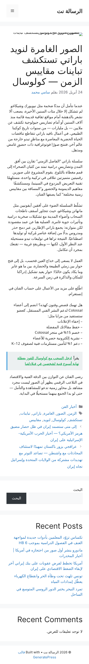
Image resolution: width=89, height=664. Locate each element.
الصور (61, 413)
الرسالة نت (70, 11)
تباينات (25, 413)
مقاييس (35, 420)
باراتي (36, 413)
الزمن (72, 413)
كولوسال (59, 420)
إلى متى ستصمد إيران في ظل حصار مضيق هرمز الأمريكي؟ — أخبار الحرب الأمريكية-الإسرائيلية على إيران (46, 433)
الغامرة (49, 413)
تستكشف (75, 420)
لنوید (46, 420)
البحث (78, 489)
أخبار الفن (69, 406)
